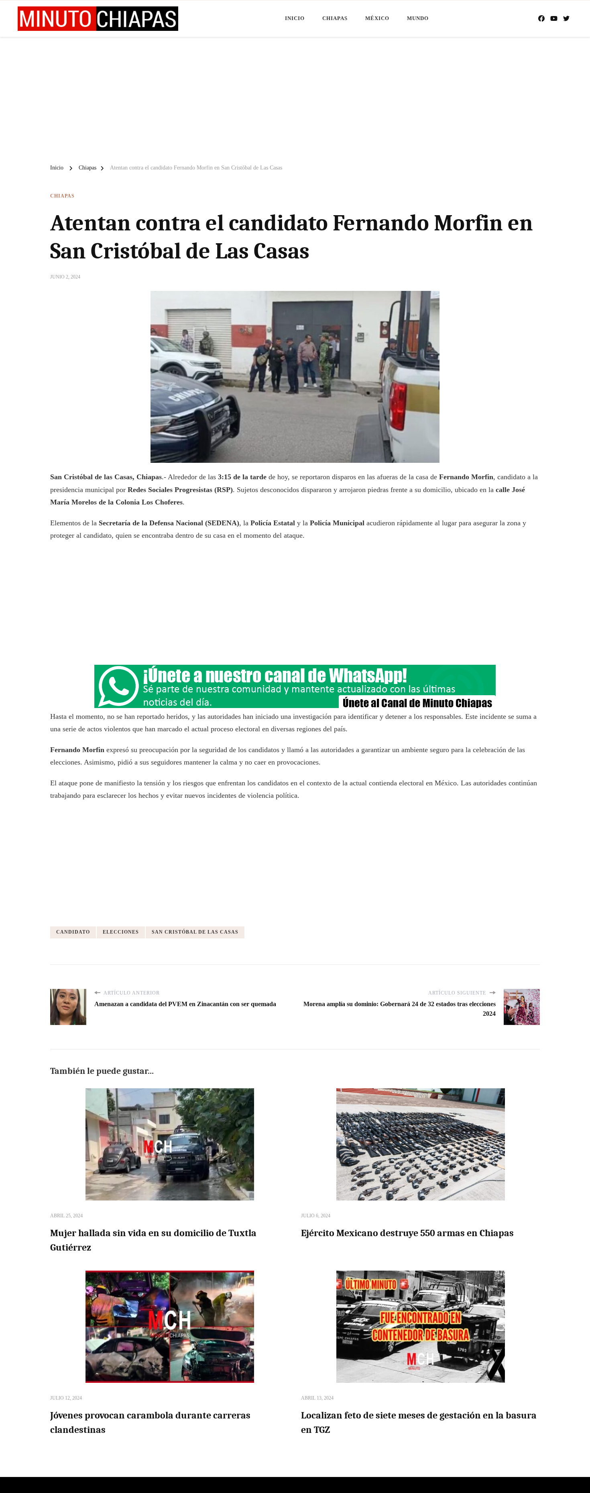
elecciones (121, 932)
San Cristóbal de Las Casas (195, 932)
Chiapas (335, 18)
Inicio (295, 18)
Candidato (73, 932)
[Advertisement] (295, 97)
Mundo (418, 18)
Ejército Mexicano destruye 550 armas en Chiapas (407, 1233)
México (377, 18)
